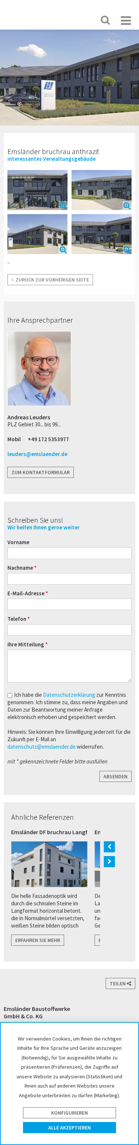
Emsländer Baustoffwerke (28, 14)
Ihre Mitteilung (26, 644)
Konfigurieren (69, 1112)
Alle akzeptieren (69, 1127)
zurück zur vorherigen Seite (51, 279)
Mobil (14, 439)
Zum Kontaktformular (40, 472)
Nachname (20, 567)
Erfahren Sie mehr (37, 940)
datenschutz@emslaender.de (41, 746)
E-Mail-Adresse (26, 593)
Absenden (115, 776)
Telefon (17, 618)
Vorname (18, 542)
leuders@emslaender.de (37, 453)
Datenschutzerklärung (69, 694)
